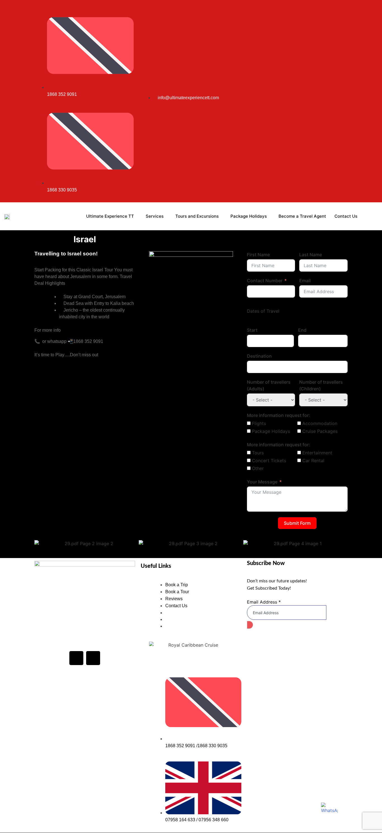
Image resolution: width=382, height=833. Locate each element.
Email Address (264, 602)
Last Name (310, 254)
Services (155, 216)
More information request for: (278, 415)
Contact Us (345, 216)
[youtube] (330, 101)
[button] (40, 543)
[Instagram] (323, 101)
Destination (259, 356)
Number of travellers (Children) (321, 385)
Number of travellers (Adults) (269, 385)
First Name (258, 254)
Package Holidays (248, 216)
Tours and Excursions (197, 216)
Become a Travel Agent (302, 216)
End (302, 330)
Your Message (262, 482)
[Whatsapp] (343, 101)
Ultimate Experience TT (110, 216)
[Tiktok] (336, 101)
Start (252, 330)
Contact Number (264, 280)
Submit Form (297, 523)
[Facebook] (76, 658)
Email (305, 280)
